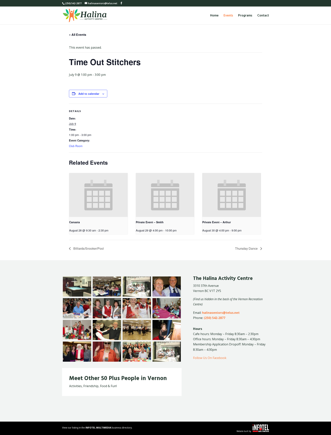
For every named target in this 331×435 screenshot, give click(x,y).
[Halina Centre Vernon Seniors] (166, 295)
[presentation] (98, 195)
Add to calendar (88, 94)
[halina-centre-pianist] (166, 339)
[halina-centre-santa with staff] (77, 360)
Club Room (76, 146)
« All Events (77, 34)
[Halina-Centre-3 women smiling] (107, 317)
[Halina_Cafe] (137, 295)
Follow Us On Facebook (209, 358)
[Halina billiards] (77, 295)
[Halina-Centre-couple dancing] (107, 339)
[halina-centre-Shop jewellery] (107, 360)
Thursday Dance (246, 248)
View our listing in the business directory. (97, 427)
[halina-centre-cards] (166, 317)
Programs (245, 16)
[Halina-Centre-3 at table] (77, 317)
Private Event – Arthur (216, 222)
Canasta (74, 222)
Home (214, 16)
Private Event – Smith (150, 222)
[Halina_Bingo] (107, 295)
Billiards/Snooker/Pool (88, 248)
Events (228, 16)
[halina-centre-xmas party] (137, 360)
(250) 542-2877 (214, 318)
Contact (263, 16)
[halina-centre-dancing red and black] (137, 339)
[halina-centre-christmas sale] (77, 339)
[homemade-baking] (166, 360)
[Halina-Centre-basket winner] (137, 317)
